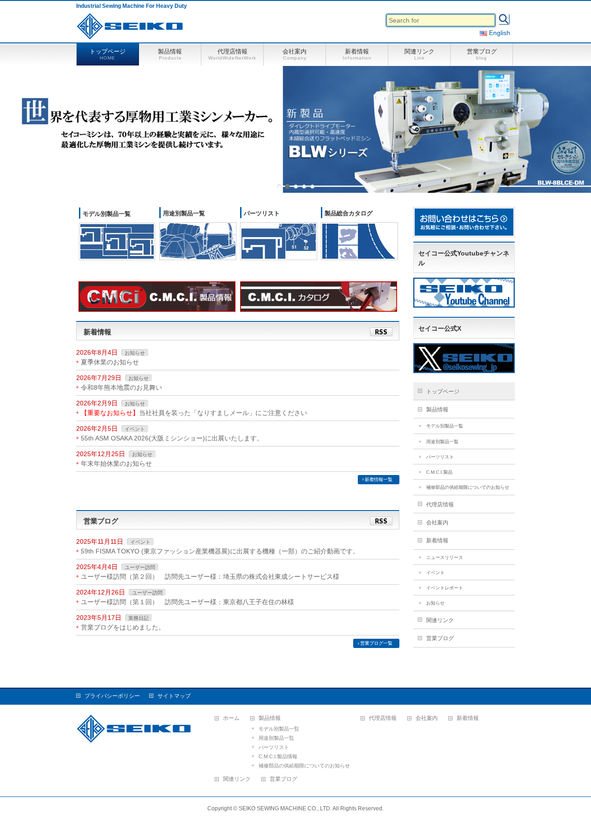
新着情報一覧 (378, 479)
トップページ (442, 391)
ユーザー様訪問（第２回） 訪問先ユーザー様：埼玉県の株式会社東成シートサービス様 (210, 576)
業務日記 (138, 618)
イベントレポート (444, 587)
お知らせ (135, 353)
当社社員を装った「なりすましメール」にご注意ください (194, 412)
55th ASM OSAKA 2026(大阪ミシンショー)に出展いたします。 (172, 438)
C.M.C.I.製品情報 (278, 756)
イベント (135, 429)
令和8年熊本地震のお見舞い (121, 387)
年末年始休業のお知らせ (116, 463)
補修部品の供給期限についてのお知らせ (467, 487)
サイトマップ (174, 696)
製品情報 (437, 409)
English (498, 32)
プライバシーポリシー (112, 696)
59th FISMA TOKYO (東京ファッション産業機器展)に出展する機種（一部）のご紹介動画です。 (220, 551)
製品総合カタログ (349, 213)
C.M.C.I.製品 (439, 472)
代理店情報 (440, 504)
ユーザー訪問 (140, 567)
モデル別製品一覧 (107, 214)
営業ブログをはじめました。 (123, 627)
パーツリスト (262, 213)
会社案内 (437, 522)
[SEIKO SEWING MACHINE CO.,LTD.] (132, 30)
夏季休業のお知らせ (110, 362)
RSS (381, 332)
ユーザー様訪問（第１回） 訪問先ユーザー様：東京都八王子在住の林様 (187, 602)
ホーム (231, 718)
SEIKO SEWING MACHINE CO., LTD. (285, 808)
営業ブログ (440, 638)
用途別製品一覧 (184, 213)
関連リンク (440, 620)
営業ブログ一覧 (376, 643)
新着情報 (437, 540)
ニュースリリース (444, 557)
